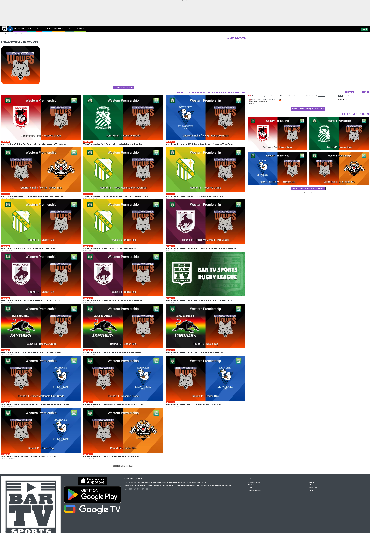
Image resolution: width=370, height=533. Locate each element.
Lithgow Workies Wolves (270, 99)
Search (250, 487)
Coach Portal (313, 487)
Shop (311, 490)
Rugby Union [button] (58, 29)
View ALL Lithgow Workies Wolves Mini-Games (308, 188)
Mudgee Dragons (256, 99)
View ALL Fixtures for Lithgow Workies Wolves (308, 109)
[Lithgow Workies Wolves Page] (279, 99)
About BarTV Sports (254, 482)
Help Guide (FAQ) (253, 485)
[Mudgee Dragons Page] (250, 99)
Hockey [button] (68, 29)
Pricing (311, 482)
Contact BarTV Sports (254, 490)
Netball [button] (31, 29)
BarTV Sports (5, 34)
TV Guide (340, 96)
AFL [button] (38, 29)
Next (130, 466)
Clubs (12, 34)
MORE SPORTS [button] (79, 29)
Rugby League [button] (19, 29)
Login (363, 29)
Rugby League (236, 37)
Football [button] (46, 29)
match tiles (321, 96)
